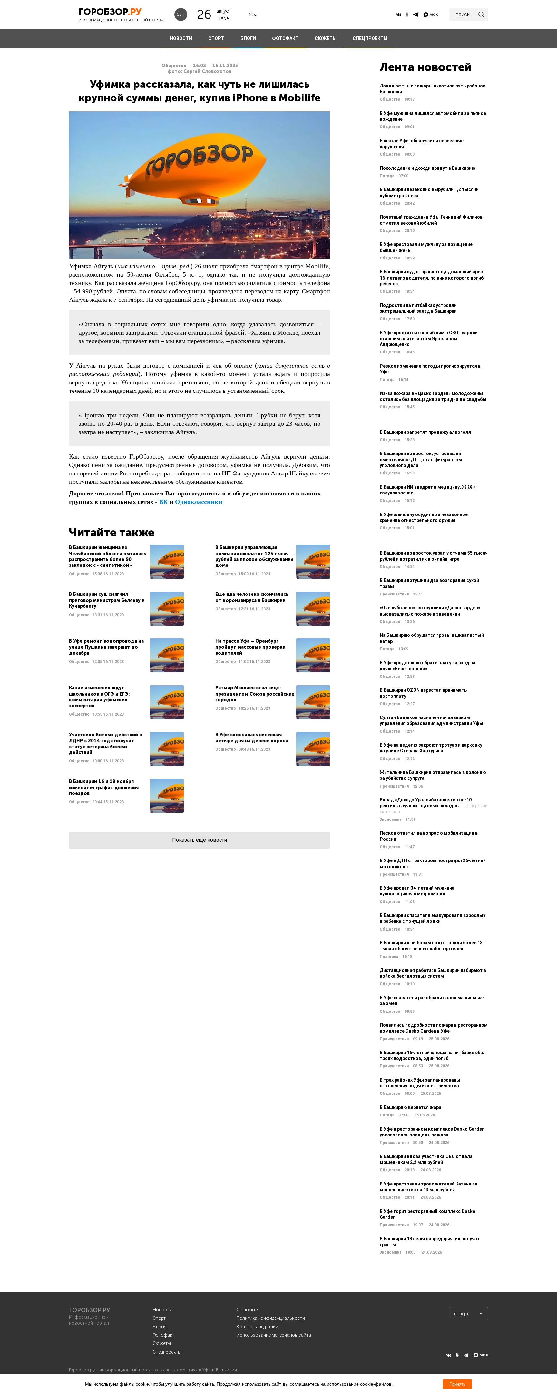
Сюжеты (162, 1343)
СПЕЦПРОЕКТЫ (370, 38)
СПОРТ (216, 38)
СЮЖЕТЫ (326, 38)
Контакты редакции (257, 1326)
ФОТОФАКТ (285, 38)
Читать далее (126, 562)
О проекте (247, 1309)
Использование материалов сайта (274, 1335)
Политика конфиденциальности (271, 1318)
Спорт (159, 1318)
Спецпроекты (167, 1352)
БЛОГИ (248, 38)
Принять (457, 1384)
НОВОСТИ (181, 38)
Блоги (159, 1326)
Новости (162, 1309)
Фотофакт (163, 1335)
